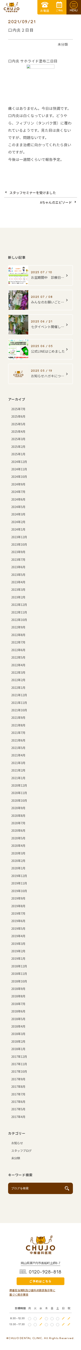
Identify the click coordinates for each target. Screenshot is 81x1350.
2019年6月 (18, 921)
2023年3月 (18, 589)
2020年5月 (18, 838)
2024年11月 (19, 469)
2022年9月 (18, 627)
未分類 (63, 44)
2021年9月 (18, 717)
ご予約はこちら (40, 1281)
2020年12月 (19, 785)
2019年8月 (18, 906)
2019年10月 (19, 891)
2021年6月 (18, 740)
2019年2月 (18, 951)
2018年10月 (19, 981)
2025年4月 (18, 431)
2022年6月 (18, 650)
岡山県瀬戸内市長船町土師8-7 (40, 1263)
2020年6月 (18, 830)
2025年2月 (18, 446)
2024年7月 (18, 491)
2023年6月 (18, 567)
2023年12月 (19, 537)
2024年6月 (18, 499)
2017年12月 (19, 1056)
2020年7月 (18, 823)
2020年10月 (19, 800)
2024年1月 (18, 529)
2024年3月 (18, 514)
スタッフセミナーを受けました (32, 192)
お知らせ (17, 1143)
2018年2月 (18, 1041)
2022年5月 (18, 657)
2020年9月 (18, 808)
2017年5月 (18, 1109)
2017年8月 (18, 1086)
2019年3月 (18, 943)
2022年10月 (19, 619)
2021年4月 (18, 755)
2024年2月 (18, 522)
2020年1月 (18, 868)
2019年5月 (18, 928)
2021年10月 (19, 710)
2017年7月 (18, 1094)
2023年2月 (18, 597)
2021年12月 (19, 695)
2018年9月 (18, 988)
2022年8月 (18, 634)
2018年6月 (18, 1011)
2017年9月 (18, 1079)
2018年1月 (18, 1049)
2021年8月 (18, 725)
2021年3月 (18, 763)
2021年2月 (18, 770)
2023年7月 (18, 559)
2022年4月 (18, 665)
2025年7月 (18, 409)
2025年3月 (18, 439)
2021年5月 (18, 747)
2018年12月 (19, 966)
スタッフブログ (21, 1150)
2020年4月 (18, 845)
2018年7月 (18, 1003)
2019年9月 (18, 898)
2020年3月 (18, 853)
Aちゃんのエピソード (56, 202)
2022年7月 (18, 642)
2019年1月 (18, 958)
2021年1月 (18, 778)
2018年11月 (19, 973)
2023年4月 (18, 582)
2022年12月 (19, 604)
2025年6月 (18, 416)
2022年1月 (18, 687)
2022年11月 (19, 612)
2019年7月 (18, 913)
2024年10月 (19, 476)
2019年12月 (19, 875)
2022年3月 (18, 672)
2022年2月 (18, 680)
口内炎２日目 (21, 30)
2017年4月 (18, 1116)
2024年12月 (19, 461)
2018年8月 (18, 996)
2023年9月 (18, 552)
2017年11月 (19, 1064)
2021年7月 (18, 732)
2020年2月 (18, 860)
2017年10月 (19, 1071)
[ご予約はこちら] (59, 7)
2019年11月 (19, 883)
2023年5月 (18, 574)
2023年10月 (19, 544)
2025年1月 (18, 454)
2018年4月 (18, 1026)
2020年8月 (18, 815)
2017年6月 (18, 1101)
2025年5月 (18, 424)
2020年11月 (19, 793)
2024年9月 (18, 484)
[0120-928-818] (44, 7)
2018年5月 (18, 1019)
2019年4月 (18, 936)
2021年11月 (19, 702)
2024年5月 (18, 506)
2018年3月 (18, 1033)
